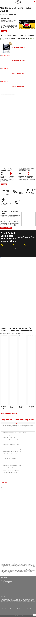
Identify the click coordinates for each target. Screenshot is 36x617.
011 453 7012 (3, 580)
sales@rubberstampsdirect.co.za (6, 581)
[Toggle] (2, 423)
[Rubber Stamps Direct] (18, 2)
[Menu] (1, 2)
